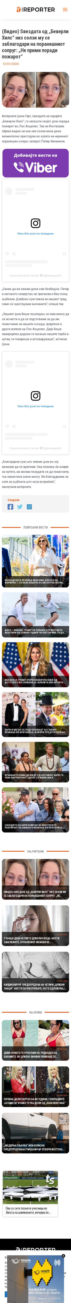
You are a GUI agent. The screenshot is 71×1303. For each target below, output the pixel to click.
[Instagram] (29, 507)
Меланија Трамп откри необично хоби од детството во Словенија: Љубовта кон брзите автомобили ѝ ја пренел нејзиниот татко (34, 681)
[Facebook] (10, 507)
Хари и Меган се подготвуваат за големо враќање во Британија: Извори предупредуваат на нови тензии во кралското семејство (35, 730)
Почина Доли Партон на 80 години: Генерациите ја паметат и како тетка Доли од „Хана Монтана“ (34, 1101)
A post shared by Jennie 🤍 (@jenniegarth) (35, 275)
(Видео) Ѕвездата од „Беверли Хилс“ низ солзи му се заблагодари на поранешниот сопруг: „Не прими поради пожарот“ (35, 894)
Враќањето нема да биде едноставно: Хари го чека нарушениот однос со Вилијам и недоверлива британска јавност (34, 776)
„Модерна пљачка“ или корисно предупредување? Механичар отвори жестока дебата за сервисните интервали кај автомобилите (33, 1147)
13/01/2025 (62, 888)
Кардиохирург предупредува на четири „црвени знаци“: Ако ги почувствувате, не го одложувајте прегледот (35, 986)
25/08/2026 (62, 935)
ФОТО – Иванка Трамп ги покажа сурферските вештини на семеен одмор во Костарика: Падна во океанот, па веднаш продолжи (35, 631)
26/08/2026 (62, 981)
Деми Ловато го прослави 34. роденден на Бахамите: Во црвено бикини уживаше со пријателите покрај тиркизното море (30, 1055)
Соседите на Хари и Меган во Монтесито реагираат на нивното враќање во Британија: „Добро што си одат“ (34, 826)
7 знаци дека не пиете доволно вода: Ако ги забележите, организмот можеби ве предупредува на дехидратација (31, 940)
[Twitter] (20, 507)
